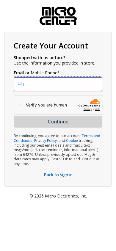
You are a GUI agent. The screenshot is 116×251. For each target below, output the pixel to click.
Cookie (72, 140)
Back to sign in (58, 175)
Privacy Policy (45, 140)
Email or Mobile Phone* (37, 73)
